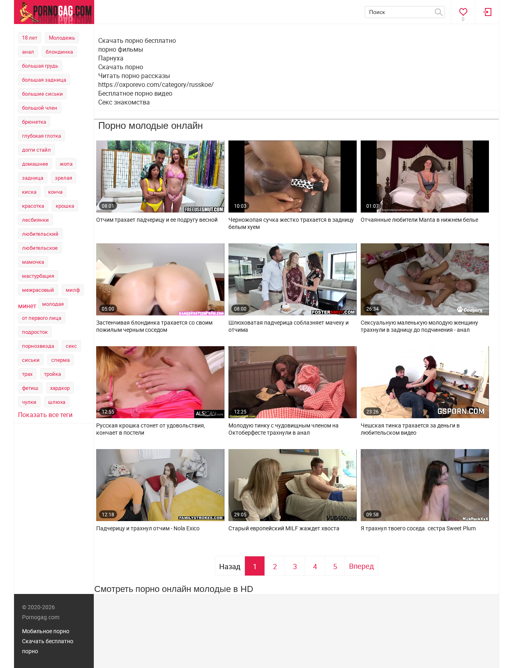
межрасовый (38, 289)
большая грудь (40, 65)
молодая (53, 303)
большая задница (44, 79)
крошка (65, 205)
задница (32, 177)
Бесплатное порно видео (135, 93)
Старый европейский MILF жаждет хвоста (283, 528)
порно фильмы (120, 49)
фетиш (30, 387)
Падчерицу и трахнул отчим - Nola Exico (148, 528)
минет (27, 305)
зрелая (63, 177)
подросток (35, 331)
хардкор (60, 387)
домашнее (35, 163)
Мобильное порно (45, 631)
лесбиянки (35, 219)
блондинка (59, 51)
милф (73, 289)
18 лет (29, 37)
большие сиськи (42, 93)
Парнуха (110, 58)
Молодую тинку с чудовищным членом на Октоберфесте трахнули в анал (283, 429)
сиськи (31, 359)
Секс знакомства (124, 102)
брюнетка (34, 121)
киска (29, 191)
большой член (39, 107)
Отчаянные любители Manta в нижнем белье (419, 219)
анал (28, 51)
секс (71, 345)
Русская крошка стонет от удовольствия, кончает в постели (150, 429)
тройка (52, 373)
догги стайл (36, 149)
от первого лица (41, 317)
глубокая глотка (41, 135)
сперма (60, 359)
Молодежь (62, 37)
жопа (66, 163)
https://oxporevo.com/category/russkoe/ (156, 84)
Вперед (361, 566)
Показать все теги (45, 414)
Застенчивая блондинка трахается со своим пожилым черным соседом (154, 326)
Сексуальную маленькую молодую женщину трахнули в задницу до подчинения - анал (419, 326)
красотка (33, 205)
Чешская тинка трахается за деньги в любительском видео (410, 429)
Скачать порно (120, 66)
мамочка (33, 261)
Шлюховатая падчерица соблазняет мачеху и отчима (288, 326)
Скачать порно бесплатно (137, 40)
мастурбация (38, 275)
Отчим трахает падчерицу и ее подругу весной (157, 219)
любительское (40, 247)
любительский (40, 233)
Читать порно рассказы (134, 75)
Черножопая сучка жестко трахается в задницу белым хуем (291, 223)
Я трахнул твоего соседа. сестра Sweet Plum (418, 528)
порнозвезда (38, 345)
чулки (29, 401)
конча (55, 191)
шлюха (56, 401)
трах (27, 373)
